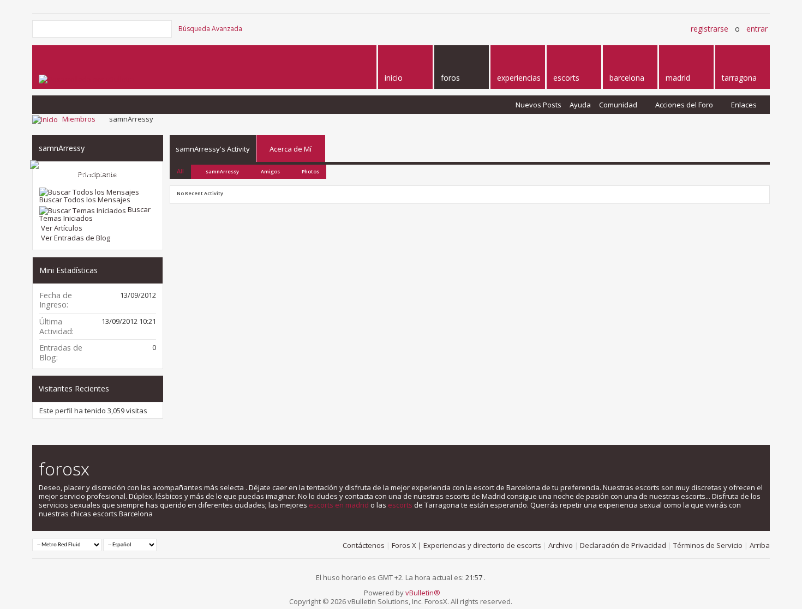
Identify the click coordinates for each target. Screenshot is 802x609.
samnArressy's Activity (213, 149)
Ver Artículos (60, 228)
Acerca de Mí (291, 149)
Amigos (270, 171)
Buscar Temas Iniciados (95, 213)
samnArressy (222, 171)
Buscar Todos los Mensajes (84, 199)
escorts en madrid (339, 505)
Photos (310, 171)
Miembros (78, 119)
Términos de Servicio (708, 545)
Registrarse (709, 28)
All (180, 171)
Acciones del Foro (684, 105)
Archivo (560, 545)
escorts (400, 505)
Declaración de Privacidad (623, 545)
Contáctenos (364, 545)
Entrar (757, 28)
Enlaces (744, 105)
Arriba (760, 545)
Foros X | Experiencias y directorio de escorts (466, 545)
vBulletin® (422, 593)
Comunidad (618, 105)
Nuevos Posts (538, 105)
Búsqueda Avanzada (210, 28)
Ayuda (580, 105)
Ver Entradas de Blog (74, 238)
